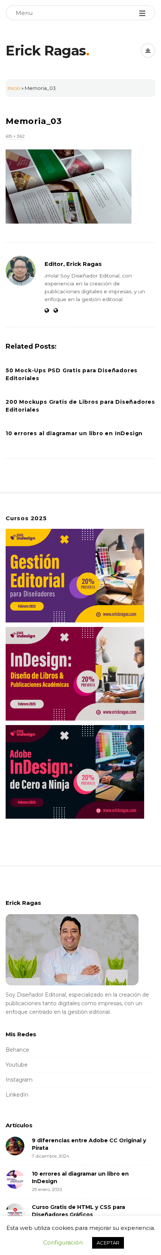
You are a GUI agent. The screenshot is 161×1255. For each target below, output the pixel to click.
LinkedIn (17, 1094)
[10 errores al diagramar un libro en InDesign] (15, 1179)
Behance (17, 1049)
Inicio (13, 88)
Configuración (63, 1242)
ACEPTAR (108, 1243)
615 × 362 (15, 136)
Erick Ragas (46, 50)
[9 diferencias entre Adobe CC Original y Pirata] (15, 1146)
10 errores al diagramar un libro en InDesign (74, 433)
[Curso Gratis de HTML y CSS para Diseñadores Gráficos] (15, 1212)
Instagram (19, 1079)
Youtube (17, 1064)
